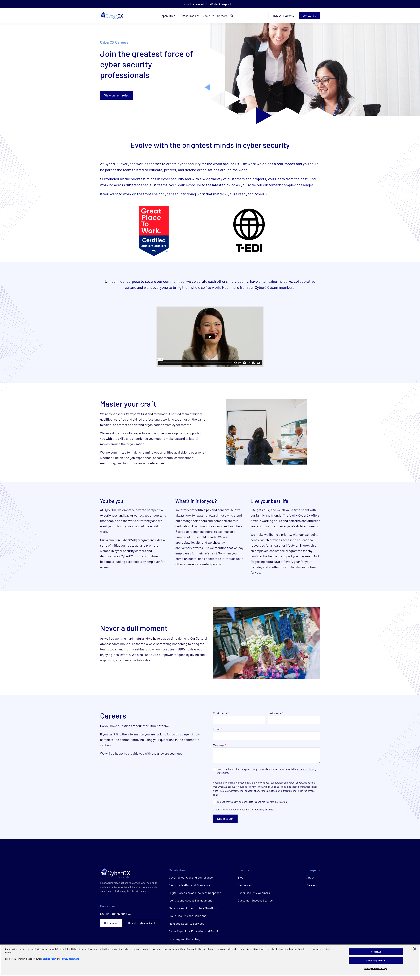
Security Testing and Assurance (189, 885)
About (206, 16)
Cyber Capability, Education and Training (195, 931)
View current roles (116, 95)
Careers (222, 16)
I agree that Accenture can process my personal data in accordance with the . (266, 771)
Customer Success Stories (255, 900)
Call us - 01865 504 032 (116, 914)
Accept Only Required (376, 960)
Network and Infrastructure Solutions (193, 908)
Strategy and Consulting (184, 939)
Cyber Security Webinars (254, 893)
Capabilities (167, 16)
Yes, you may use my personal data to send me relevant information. (252, 801)
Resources (189, 16)
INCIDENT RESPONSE (283, 15)
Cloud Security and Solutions (187, 916)
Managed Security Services (186, 923)
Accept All (376, 951)
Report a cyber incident (142, 922)
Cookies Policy (49, 958)
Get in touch (225, 818)
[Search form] (231, 15)
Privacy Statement (70, 958)
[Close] (414, 949)
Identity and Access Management (190, 900)
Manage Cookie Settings (375, 968)
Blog (240, 877)
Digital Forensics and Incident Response (195, 893)
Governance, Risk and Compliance (191, 877)
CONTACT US (309, 15)
